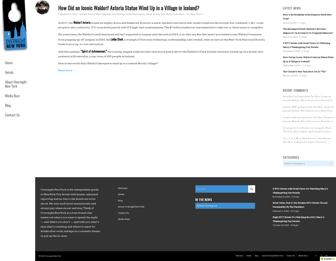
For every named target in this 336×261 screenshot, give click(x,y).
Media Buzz (124, 219)
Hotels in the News (175, 14)
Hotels (121, 194)
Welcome (122, 188)
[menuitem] (17, 63)
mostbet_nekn (289, 117)
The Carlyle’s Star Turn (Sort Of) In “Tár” (304, 71)
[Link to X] (315, 255)
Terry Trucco (196, 14)
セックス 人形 (290, 138)
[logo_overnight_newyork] (15, 27)
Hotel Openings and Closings (110, 14)
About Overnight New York (131, 206)
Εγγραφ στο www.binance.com (298, 127)
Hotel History (88, 14)
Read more (65, 70)
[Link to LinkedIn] (326, 255)
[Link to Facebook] (321, 255)
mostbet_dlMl (289, 106)
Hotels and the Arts (155, 14)
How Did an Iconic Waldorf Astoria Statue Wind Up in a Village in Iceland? (128, 8)
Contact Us (123, 213)
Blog (120, 200)
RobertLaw (288, 96)
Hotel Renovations (135, 14)
